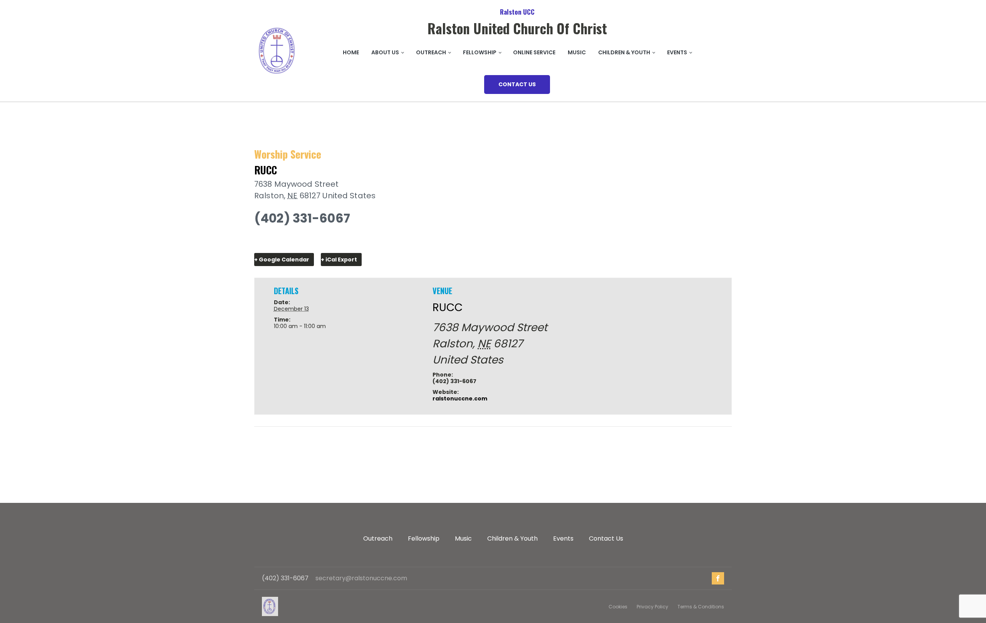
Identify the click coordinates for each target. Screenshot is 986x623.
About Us (385, 52)
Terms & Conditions (700, 606)
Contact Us (606, 538)
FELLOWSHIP (479, 52)
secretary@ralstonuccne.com (361, 578)
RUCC (265, 170)
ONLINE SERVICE (534, 52)
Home (351, 52)
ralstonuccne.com (272, 241)
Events (677, 52)
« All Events (271, 136)
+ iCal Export (339, 259)
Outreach (431, 52)
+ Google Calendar (281, 259)
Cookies (618, 606)
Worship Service (281, 444)
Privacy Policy (652, 606)
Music (577, 52)
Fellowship (423, 538)
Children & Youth (624, 52)
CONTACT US (517, 84)
